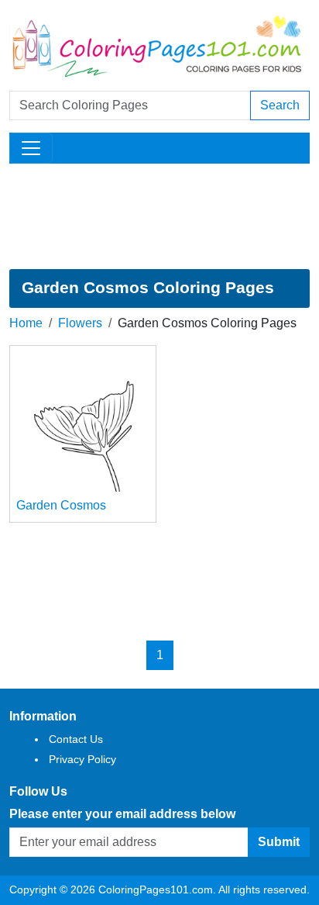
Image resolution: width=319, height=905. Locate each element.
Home (26, 323)
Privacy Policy (82, 759)
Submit (279, 841)
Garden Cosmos (61, 505)
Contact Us (76, 739)
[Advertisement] (159, 216)
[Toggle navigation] (31, 148)
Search (280, 105)
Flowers (80, 323)
